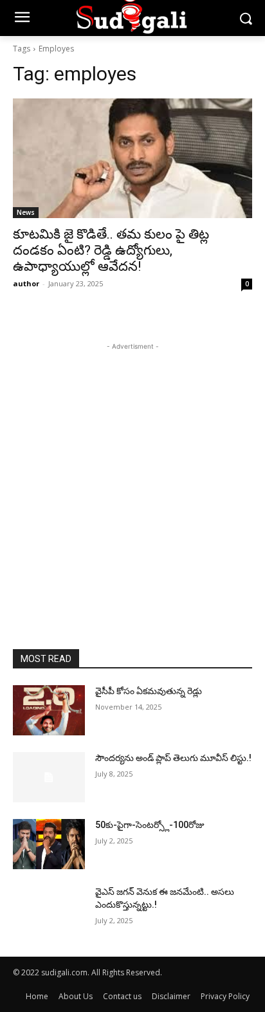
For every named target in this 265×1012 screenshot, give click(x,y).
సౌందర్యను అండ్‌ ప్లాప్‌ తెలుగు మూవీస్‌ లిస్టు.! (173, 758)
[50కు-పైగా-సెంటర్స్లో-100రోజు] (49, 844)
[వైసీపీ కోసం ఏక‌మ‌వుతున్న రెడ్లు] (49, 710)
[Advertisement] (132, 485)
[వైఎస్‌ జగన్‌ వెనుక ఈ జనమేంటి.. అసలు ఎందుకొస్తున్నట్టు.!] (49, 911)
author (26, 283)
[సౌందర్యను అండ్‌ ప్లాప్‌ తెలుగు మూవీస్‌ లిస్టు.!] (49, 777)
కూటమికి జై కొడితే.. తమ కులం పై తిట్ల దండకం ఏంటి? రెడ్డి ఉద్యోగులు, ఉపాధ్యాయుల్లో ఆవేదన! (111, 250)
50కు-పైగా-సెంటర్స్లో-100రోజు (150, 825)
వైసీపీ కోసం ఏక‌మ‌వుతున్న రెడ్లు (148, 691)
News (26, 212)
